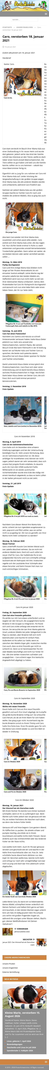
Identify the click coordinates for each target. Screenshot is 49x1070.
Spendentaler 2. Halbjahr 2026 (20, 1050)
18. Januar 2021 (10, 47)
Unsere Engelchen (10, 968)
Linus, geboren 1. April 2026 (19, 1041)
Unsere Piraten (9, 964)
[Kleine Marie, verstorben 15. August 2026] (24, 1007)
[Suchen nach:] (24, 19)
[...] (6, 1037)
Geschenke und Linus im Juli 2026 (21, 1047)
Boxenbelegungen (14, 1044)
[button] (45, 14)
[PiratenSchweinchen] (24, 10)
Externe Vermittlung (11, 972)
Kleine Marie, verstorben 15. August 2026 (22, 1014)
